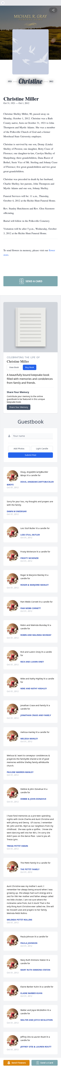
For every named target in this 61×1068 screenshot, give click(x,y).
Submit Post (30, 455)
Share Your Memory (18, 407)
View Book (14, 367)
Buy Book (29, 367)
